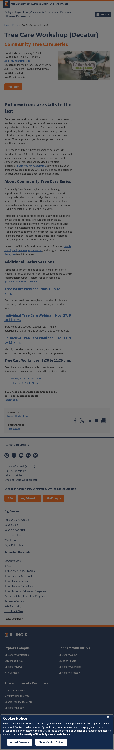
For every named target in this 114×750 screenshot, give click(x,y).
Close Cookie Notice (51, 742)
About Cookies (19, 742)
